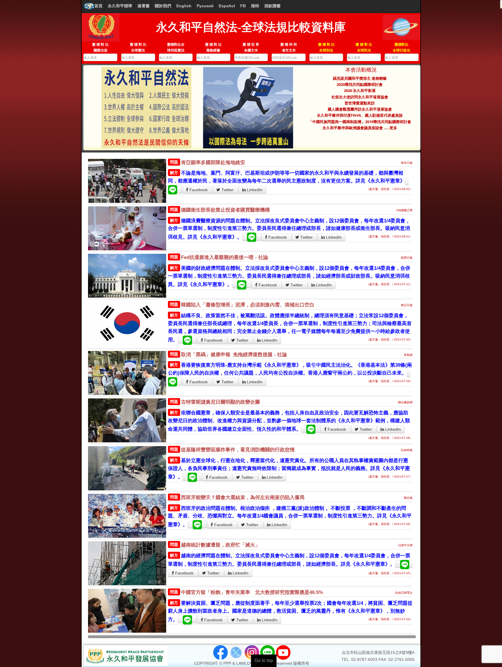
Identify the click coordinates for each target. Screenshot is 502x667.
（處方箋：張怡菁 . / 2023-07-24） (389, 619)
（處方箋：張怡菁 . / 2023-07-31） (389, 284)
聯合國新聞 (405, 402)
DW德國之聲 (404, 210)
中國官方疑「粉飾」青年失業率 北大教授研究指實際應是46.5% (252, 592)
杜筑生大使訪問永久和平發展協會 (359, 97)
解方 (174, 172)
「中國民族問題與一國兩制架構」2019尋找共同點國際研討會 (360, 121)
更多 (393, 127)
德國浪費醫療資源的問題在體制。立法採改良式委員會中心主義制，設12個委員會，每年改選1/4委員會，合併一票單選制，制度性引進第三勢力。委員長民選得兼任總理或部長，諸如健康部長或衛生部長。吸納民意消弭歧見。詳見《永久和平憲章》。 (289, 229)
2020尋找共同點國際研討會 (360, 84)
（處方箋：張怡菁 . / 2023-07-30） (389, 339)
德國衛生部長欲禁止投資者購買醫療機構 (225, 210)
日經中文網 (405, 545)
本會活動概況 (360, 70)
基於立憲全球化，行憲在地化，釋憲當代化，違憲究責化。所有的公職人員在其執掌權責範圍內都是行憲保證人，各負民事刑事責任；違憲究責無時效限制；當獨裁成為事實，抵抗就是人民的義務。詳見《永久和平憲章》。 (289, 469)
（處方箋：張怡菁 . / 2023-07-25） (389, 573)
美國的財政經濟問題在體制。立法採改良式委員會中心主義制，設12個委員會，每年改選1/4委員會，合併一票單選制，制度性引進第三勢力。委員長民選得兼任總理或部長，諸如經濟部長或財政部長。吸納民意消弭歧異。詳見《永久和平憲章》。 (289, 276)
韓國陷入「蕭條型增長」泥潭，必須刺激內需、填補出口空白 (247, 305)
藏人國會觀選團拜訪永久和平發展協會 (360, 109)
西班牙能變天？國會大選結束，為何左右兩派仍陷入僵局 (242, 497)
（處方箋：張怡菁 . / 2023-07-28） (389, 437)
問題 (174, 162)
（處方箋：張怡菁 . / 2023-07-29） (389, 381)
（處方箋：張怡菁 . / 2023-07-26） (389, 524)
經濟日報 (407, 257)
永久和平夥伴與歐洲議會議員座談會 (353, 127)
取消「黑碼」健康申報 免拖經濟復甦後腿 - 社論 (234, 354)
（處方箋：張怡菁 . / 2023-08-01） (389, 236)
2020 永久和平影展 (360, 90)
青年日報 (407, 162)
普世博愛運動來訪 (360, 103)
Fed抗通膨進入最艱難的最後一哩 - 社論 (224, 257)
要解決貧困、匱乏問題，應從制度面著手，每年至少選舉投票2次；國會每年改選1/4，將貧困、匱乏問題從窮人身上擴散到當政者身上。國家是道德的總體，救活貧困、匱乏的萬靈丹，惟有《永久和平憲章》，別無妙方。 (290, 611)
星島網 (408, 354)
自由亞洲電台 (404, 592)
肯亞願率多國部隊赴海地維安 (213, 162)
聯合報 (408, 497)
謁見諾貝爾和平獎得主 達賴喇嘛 (360, 78)
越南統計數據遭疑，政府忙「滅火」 (220, 545)
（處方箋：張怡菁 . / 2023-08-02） (389, 189)
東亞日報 (407, 305)
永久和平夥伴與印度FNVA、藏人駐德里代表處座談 (360, 115)
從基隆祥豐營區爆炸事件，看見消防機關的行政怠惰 (238, 450)
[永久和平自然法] (100, 27)
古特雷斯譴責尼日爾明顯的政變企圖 (220, 402)
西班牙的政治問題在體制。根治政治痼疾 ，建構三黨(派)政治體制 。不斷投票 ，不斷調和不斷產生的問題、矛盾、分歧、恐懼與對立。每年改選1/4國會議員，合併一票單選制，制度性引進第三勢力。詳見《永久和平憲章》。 (290, 516)
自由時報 (407, 450)
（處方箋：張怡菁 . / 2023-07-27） (389, 476)
